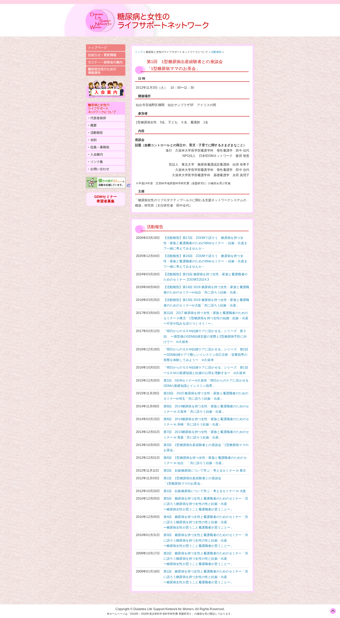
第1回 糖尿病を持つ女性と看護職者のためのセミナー (206, 577)
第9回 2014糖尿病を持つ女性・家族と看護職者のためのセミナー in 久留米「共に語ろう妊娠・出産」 (206, 409)
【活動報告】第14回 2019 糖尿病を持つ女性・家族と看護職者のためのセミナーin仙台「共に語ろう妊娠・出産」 (206, 289)
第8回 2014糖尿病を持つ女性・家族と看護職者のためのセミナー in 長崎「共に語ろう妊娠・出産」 (206, 421)
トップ (139, 51)
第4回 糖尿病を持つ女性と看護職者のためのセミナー (206, 522)
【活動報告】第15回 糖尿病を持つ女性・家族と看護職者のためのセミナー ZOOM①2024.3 (206, 277)
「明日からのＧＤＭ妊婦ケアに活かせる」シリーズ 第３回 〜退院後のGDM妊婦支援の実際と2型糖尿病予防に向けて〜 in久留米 (205, 336)
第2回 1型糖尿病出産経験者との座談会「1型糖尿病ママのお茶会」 (206, 447)
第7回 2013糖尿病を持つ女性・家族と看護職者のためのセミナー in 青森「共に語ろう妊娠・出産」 (206, 434)
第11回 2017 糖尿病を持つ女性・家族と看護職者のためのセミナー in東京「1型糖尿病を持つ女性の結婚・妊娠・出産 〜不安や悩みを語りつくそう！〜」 (206, 318)
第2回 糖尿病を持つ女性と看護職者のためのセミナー (206, 559)
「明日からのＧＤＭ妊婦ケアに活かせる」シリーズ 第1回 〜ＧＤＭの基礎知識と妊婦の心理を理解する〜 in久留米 (206, 370)
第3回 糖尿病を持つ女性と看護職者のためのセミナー (206, 540)
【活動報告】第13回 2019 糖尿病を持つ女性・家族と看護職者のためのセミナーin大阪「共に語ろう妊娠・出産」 (206, 302)
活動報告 (216, 51)
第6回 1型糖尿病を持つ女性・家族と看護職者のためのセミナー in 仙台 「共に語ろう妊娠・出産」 (205, 460)
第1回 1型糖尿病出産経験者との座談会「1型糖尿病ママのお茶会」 (192, 481)
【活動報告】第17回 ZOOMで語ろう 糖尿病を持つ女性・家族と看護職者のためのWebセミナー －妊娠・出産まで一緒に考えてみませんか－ (206, 243)
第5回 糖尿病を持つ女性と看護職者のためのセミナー (206, 504)
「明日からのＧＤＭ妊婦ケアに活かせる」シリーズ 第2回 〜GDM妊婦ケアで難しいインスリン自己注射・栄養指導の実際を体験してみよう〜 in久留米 (206, 355)
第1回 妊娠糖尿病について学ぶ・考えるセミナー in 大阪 (205, 491)
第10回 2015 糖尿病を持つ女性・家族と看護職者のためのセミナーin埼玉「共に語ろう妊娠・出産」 (206, 396)
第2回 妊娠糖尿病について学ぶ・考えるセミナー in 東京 (205, 470)
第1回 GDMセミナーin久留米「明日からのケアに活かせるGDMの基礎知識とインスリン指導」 (206, 383)
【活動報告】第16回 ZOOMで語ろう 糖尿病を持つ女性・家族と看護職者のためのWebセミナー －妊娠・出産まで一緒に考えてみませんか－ (206, 261)
